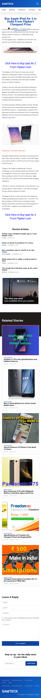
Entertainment (6, 254)
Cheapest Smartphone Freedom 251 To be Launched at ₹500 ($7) (20, 580)
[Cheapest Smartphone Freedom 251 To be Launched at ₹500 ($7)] (20, 560)
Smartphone (8, 357)
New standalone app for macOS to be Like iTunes (18, 251)
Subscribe (31, 663)
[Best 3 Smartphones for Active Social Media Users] (20, 384)
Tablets (24, 30)
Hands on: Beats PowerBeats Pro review (17, 243)
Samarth (14, 28)
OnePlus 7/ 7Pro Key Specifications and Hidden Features (20, 360)
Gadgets (4, 272)
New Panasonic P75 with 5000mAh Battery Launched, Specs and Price (18, 492)
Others (4, 237)
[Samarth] (9, 28)
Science (4, 263)
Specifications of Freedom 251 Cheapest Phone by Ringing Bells (17, 536)
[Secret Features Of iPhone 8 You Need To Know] (20, 428)
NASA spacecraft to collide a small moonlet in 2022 (19, 260)
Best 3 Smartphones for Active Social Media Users (20, 404)
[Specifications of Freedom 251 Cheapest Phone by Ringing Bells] (20, 516)
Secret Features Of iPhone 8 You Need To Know (20, 448)
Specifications (18, 30)
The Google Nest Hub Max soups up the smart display (20, 269)
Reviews (4, 245)
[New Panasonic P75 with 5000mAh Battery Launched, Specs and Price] (20, 472)
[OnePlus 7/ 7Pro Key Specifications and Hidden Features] (20, 340)
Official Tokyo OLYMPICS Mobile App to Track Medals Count (19, 234)
